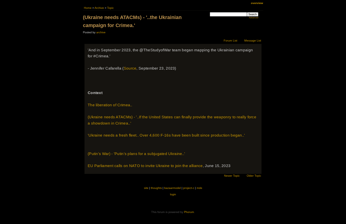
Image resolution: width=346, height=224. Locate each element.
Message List (252, 40)
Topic (110, 7)
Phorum (189, 212)
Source (130, 68)
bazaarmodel (172, 188)
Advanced (253, 17)
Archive (99, 7)
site (146, 188)
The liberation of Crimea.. (110, 105)
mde (199, 188)
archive (101, 32)
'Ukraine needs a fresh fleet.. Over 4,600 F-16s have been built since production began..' (166, 135)
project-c (188, 188)
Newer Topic (232, 175)
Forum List (230, 40)
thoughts (156, 188)
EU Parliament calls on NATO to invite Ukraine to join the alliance (145, 166)
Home (88, 7)
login (173, 194)
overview (257, 3)
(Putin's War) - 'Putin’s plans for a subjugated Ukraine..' (136, 154)
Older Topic (254, 175)
